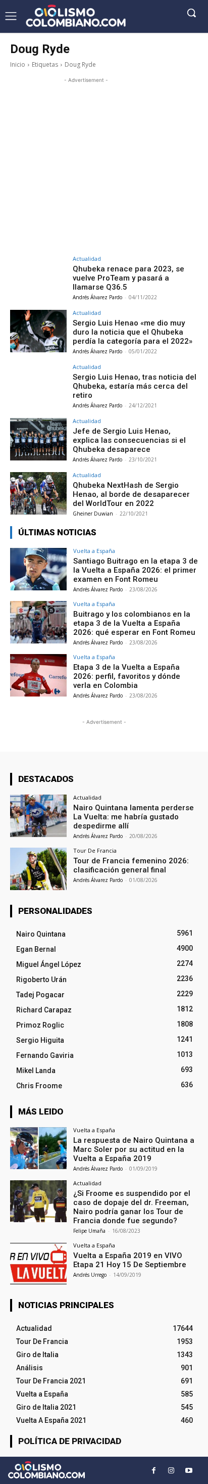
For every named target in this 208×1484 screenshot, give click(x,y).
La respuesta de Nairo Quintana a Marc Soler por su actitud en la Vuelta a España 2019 (133, 1149)
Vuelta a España (94, 550)
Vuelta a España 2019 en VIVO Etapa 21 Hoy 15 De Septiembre (129, 1260)
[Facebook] (154, 1470)
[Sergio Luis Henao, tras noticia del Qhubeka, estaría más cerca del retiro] (38, 385)
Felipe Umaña (89, 1230)
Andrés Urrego (90, 1274)
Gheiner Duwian (93, 513)
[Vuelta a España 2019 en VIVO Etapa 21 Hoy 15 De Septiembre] (38, 1263)
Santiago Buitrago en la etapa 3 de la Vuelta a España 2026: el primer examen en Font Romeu (135, 570)
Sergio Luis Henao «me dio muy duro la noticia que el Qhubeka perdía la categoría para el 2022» (132, 332)
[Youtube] (189, 1470)
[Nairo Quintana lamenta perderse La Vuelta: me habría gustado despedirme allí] (38, 816)
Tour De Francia (95, 850)
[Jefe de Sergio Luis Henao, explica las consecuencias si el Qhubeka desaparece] (38, 439)
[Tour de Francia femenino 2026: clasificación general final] (38, 869)
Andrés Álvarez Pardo (97, 297)
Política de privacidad (69, 1441)
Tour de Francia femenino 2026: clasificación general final (131, 865)
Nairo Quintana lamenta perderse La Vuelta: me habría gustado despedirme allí (133, 816)
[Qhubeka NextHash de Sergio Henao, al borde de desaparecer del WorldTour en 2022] (38, 493)
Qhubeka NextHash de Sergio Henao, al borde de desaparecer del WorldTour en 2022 (131, 494)
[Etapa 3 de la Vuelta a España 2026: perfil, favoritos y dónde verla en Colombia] (38, 675)
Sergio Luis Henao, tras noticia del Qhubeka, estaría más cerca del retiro (134, 386)
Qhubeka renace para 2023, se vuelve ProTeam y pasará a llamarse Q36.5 (128, 278)
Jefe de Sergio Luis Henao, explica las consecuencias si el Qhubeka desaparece (129, 440)
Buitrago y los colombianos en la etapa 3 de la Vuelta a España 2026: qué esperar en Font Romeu (134, 623)
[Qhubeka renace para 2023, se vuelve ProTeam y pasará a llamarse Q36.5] (38, 277)
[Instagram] (171, 1470)
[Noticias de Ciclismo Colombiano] (75, 15)
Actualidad (87, 258)
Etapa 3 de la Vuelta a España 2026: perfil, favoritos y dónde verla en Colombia (126, 676)
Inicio (17, 64)
